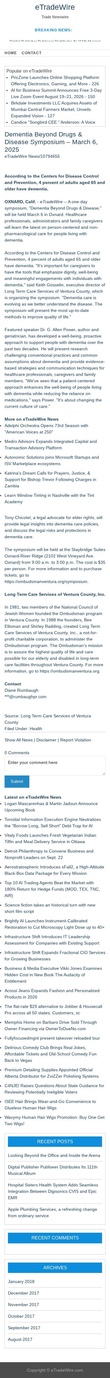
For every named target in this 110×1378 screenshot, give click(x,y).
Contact (32, 53)
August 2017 (20, 1339)
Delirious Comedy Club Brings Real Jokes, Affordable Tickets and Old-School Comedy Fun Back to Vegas (51, 1054)
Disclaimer (46, 739)
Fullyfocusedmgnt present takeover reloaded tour (52, 1038)
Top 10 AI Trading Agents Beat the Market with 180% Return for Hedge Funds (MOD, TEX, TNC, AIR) (52, 889)
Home (11, 53)
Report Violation (75, 739)
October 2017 (21, 1316)
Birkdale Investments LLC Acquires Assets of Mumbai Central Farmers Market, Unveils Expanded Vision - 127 (54, 109)
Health (36, 728)
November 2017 (23, 1304)
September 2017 (24, 1327)
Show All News (19, 739)
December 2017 (23, 1293)
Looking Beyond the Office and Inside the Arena (54, 1155)
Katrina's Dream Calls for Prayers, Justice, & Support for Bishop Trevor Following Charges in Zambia (50, 479)
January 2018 (21, 1281)
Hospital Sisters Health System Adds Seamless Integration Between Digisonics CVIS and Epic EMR (53, 1191)
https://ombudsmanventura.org (69, 671)
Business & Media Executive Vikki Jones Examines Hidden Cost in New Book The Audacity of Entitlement (53, 975)
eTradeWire (55, 7)
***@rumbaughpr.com (25, 696)
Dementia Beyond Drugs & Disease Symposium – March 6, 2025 (51, 142)
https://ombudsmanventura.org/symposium (46, 581)
